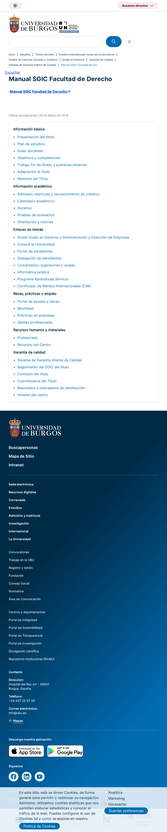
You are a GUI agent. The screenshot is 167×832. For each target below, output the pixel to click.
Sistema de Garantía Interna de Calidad (32, 64)
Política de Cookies (39, 826)
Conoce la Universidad (36, 244)
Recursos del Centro (34, 344)
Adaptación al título (33, 171)
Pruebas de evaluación (36, 215)
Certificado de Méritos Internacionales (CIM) (54, 286)
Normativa (16, 591)
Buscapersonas (23, 447)
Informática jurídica (33, 272)
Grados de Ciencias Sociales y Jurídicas (33, 59)
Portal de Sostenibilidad (25, 627)
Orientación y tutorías (35, 222)
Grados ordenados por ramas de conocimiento (87, 54)
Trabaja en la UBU (21, 560)
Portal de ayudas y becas (38, 301)
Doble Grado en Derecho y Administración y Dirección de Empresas (73, 237)
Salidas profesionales (34, 322)
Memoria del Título (32, 178)
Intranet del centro (32, 395)
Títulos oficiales (44, 54)
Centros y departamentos (27, 612)
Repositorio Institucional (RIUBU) (32, 659)
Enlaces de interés (28, 229)
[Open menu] (129, 41)
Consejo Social (19, 583)
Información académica (32, 186)
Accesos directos (135, 5)
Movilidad (25, 308)
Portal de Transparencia (26, 635)
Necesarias (117, 804)
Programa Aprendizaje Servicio (42, 279)
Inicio (12, 54)
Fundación (16, 575)
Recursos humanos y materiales (39, 330)
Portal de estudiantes (35, 251)
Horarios (24, 208)
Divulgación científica (24, 651)
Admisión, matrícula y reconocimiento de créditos (58, 194)
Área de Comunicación (25, 599)
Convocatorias (19, 552)
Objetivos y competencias (38, 158)
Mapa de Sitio (21, 456)
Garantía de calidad (101, 59)
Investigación (19, 523)
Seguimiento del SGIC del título (43, 367)
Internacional (18, 531)
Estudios (25, 54)
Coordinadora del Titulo (37, 381)
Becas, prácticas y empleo (35, 293)
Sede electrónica (21, 484)
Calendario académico (35, 201)
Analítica (115, 792)
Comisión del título (32, 374)
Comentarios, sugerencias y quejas (46, 265)
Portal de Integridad (23, 620)
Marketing (116, 798)
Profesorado (27, 337)
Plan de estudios (31, 144)
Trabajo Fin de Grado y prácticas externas (52, 165)
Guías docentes (30, 151)
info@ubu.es (17, 713)
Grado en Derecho (73, 59)
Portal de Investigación (25, 643)
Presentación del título (35, 137)
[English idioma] (15, 5)
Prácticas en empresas (36, 315)
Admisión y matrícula (24, 515)
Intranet (16, 465)
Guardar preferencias (126, 811)
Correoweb (17, 500)
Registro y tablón (21, 568)
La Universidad (20, 539)
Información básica (29, 129)
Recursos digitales (22, 492)
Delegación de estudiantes (39, 258)
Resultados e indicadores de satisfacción (51, 388)
